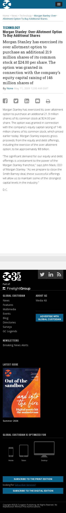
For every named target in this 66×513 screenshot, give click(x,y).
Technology (11, 27)
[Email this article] (37, 101)
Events (7, 313)
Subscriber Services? (25, 484)
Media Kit (41, 300)
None (10, 88)
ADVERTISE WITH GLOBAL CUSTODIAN (49, 318)
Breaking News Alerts (15, 345)
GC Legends (10, 331)
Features (8, 305)
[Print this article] (48, 101)
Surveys (7, 327)
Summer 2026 (10, 420)
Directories (9, 322)
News (6, 300)
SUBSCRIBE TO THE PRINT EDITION (33, 479)
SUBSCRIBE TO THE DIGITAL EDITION (33, 490)
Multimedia (9, 309)
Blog (5, 318)
